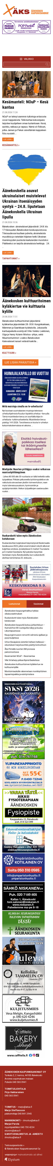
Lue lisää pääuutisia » (20, 362)
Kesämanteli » (10, 145)
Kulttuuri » (9, 353)
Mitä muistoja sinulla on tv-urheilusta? (22, 406)
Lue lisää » (8, 139)
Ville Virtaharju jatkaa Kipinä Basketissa (22, 660)
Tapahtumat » (11, 258)
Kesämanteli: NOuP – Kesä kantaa (20, 656)
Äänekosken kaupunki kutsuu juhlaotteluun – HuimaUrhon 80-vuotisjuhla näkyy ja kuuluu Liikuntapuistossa (25, 628)
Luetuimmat (14, 604)
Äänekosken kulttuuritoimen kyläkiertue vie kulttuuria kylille (26, 306)
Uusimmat (38, 604)
